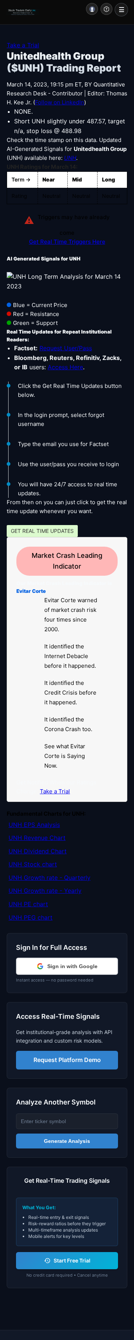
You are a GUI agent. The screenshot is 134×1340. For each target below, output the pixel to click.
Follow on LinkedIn (59, 102)
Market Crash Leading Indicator (67, 561)
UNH (70, 157)
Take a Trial (23, 45)
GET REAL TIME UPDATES (42, 531)
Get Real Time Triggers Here (67, 241)
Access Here (65, 367)
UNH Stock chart (33, 864)
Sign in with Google (72, 966)
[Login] (92, 9)
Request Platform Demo (67, 1060)
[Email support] (106, 9)
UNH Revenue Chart (37, 837)
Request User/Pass (65, 348)
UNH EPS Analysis (34, 824)
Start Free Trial (72, 1260)
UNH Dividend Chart (38, 851)
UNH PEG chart (30, 917)
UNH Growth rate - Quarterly (49, 877)
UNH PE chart (28, 904)
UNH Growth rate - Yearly (45, 890)
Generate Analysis (67, 1141)
